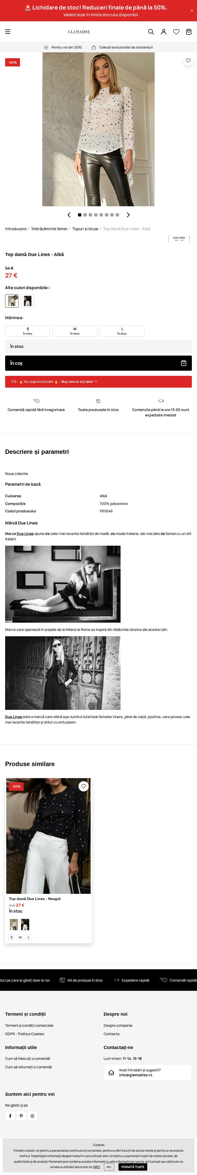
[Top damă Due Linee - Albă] (13, 924)
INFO (96, 1167)
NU (109, 1167)
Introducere (16, 228)
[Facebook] (10, 1116)
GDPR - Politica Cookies (24, 1033)
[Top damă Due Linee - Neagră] (25, 924)
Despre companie (118, 1025)
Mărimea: (14, 317)
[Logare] (164, 32)
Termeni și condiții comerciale (29, 1025)
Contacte (112, 1033)
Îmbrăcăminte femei (49, 228)
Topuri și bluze (85, 228)
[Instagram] (32, 1116)
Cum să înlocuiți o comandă (27, 1058)
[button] (192, 10)
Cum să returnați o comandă (28, 1066)
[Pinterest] (21, 1116)
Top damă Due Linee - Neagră (35, 899)
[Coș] (189, 32)
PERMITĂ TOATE (132, 1167)
